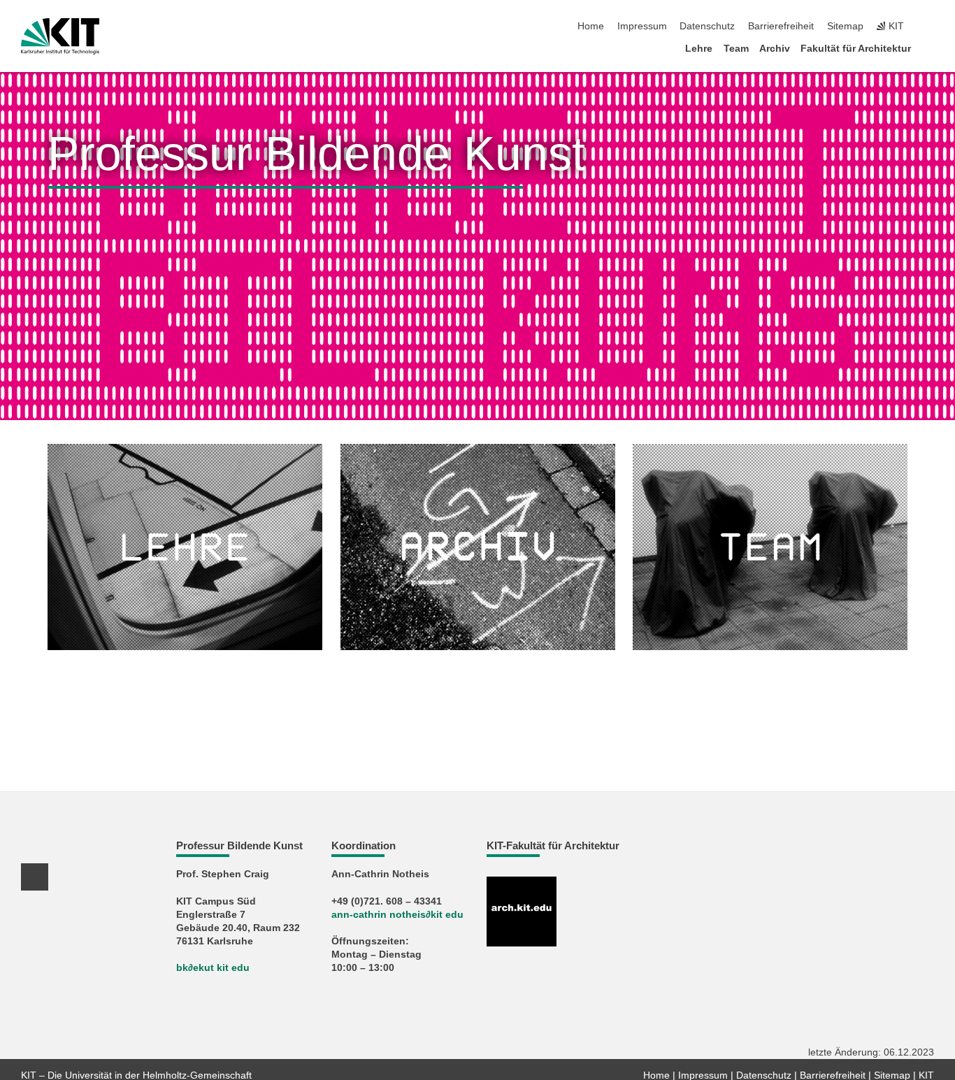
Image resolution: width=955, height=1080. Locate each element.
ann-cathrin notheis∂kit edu (397, 914)
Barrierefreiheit (781, 26)
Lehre (698, 48)
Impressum (642, 26)
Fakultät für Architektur (855, 48)
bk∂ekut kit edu (213, 968)
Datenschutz (707, 26)
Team (736, 48)
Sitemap (845, 26)
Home (590, 26)
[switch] (930, 26)
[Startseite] (930, 48)
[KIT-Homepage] (60, 36)
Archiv (774, 48)
